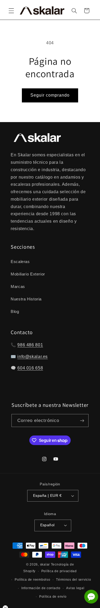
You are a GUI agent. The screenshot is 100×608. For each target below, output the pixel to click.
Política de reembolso (32, 579)
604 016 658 (30, 368)
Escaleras (20, 262)
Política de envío (53, 596)
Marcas (18, 286)
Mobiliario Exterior (28, 274)
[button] (11, 11)
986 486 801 (30, 345)
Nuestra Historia (26, 299)
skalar (45, 564)
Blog (15, 311)
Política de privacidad (59, 571)
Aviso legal (75, 588)
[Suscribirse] (82, 420)
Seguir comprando (50, 95)
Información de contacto (41, 588)
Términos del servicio (73, 579)
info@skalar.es (32, 356)
